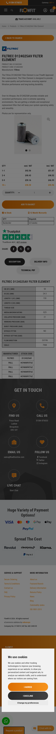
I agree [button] (28, 687)
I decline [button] (28, 696)
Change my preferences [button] (28, 703)
